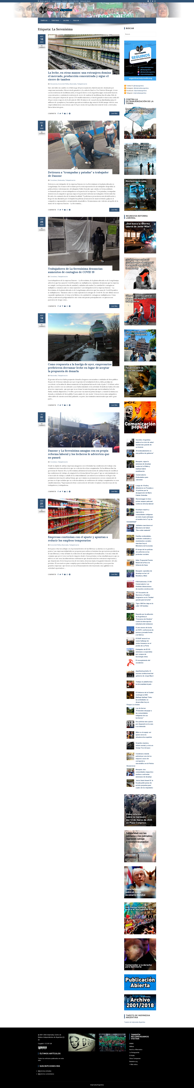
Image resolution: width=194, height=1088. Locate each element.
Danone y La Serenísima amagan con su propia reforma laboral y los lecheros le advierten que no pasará (78, 454)
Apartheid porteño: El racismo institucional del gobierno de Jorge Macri (144, 673)
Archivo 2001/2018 (74, 1)
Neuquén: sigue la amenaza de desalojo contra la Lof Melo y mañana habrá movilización (143, 466)
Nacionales (73, 84)
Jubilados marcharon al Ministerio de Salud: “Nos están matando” (144, 528)
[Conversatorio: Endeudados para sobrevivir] (130, 477)
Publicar (76, 20)
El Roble (132, 1055)
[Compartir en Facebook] (58, 114)
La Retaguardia (134, 1052)
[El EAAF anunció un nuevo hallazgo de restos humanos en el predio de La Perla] (130, 641)
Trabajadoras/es (82, 84)
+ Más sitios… (133, 1064)
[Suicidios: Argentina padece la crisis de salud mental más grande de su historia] (130, 442)
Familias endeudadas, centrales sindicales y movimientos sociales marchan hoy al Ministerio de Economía (144, 541)
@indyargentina (138, 86)
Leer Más (114, 113)
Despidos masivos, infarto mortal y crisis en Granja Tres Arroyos (144, 745)
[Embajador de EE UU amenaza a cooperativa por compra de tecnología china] (130, 652)
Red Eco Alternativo (135, 1049)
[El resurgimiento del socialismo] (130, 663)
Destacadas (61, 180)
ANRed (131, 1046)
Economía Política (63, 84)
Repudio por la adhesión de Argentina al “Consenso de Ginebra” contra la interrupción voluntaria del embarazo (144, 619)
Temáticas (44, 20)
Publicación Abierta (85, 1)
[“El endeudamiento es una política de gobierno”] (130, 453)
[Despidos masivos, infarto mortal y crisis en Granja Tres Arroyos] (130, 745)
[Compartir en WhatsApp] (67, 114)
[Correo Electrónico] (65, 114)
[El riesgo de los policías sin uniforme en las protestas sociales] (130, 552)
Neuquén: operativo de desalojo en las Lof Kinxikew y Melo (144, 573)
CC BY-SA (48, 1044)
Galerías (66, 20)
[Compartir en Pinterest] (62, 114)
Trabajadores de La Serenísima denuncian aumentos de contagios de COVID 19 (75, 270)
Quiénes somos (56, 1)
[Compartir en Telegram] (69, 114)
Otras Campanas (135, 1058)
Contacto (64, 1)
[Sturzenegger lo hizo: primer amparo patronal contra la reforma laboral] (130, 501)
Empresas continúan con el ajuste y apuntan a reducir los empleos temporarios (78, 538)
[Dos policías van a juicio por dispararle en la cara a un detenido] (130, 724)
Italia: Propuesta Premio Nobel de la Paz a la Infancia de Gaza (144, 562)
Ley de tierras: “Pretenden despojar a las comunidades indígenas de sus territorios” (144, 713)
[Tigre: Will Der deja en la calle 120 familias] (130, 606)
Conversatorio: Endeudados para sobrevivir (142, 477)
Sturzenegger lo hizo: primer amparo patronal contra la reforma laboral (144, 501)
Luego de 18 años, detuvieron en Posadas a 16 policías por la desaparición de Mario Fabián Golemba (144, 490)
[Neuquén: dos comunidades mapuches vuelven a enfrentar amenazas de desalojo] (130, 772)
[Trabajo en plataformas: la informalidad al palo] (130, 684)
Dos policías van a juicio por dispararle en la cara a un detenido (144, 724)
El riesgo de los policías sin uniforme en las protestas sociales (144, 552)
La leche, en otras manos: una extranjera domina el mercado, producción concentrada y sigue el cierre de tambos (79, 76)
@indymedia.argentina (141, 88)
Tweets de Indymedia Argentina (134, 1022)
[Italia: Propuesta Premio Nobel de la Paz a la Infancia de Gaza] (130, 563)
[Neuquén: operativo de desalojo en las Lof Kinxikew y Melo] (130, 573)
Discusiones (54, 84)
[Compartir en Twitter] (60, 114)
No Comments (42, 46)
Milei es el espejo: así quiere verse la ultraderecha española (144, 734)
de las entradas (44, 1071)
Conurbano (53, 180)
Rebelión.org (133, 1061)
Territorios (55, 20)
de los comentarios (46, 1074)
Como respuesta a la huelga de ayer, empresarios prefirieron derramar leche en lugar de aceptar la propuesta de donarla (80, 368)
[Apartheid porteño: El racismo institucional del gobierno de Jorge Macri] (130, 673)
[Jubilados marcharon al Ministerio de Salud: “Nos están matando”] (130, 528)
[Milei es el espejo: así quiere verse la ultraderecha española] (130, 735)
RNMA (131, 1044)
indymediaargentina (140, 91)
